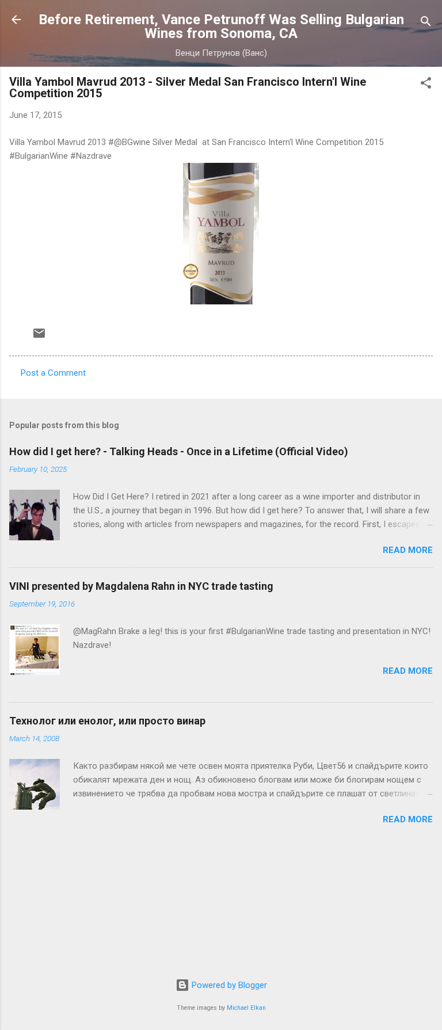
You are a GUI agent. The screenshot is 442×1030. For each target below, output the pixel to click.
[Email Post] (39, 337)
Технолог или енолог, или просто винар (107, 721)
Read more (408, 550)
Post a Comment (53, 373)
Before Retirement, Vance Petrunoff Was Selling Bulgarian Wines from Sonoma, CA (221, 26)
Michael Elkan (246, 1008)
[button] (426, 85)
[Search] (426, 23)
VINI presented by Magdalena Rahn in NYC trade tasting (141, 586)
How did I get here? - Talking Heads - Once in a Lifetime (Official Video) (178, 451)
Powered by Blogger (228, 985)
